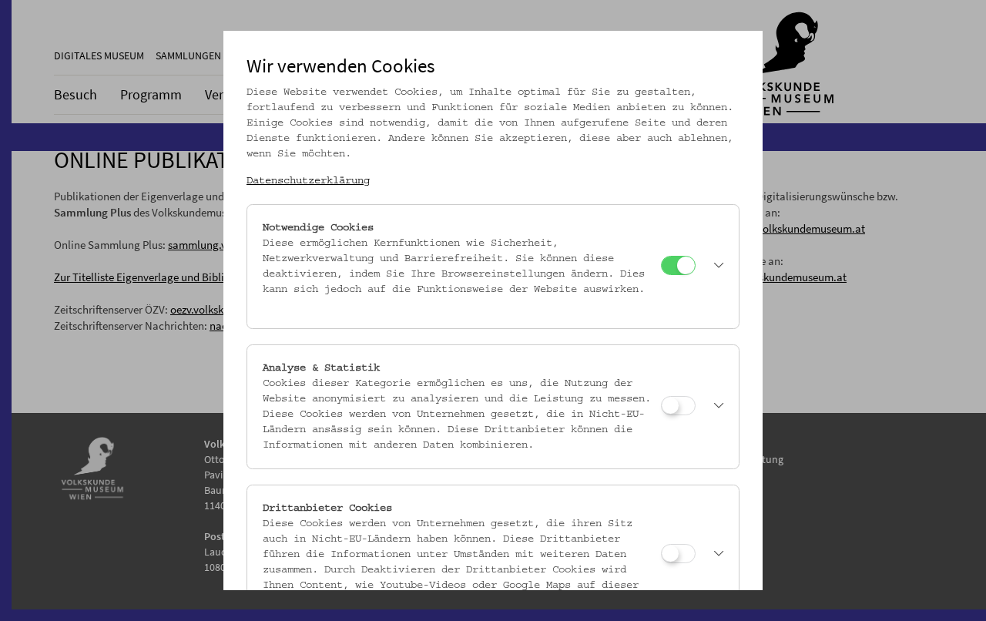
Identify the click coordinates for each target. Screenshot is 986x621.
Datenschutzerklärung (308, 181)
